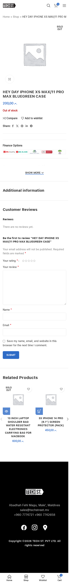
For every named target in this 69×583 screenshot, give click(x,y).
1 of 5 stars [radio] (23, 260)
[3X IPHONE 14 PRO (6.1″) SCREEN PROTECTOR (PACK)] (51, 399)
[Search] (48, 5)
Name (7, 309)
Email (7, 325)
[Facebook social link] (12, 126)
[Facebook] (24, 527)
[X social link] (17, 126)
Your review (11, 267)
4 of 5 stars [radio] (31, 260)
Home (6, 16)
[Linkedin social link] (26, 126)
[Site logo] (9, 5)
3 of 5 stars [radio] (28, 260)
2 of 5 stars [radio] (26, 260)
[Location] (45, 527)
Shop (16, 16)
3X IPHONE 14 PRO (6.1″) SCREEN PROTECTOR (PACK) (51, 422)
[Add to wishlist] (28, 389)
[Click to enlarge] (10, 79)
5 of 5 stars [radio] (34, 260)
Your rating (10, 260)
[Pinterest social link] (22, 126)
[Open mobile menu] (64, 5)
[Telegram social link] (31, 126)
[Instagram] (34, 527)
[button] (39, 411)
